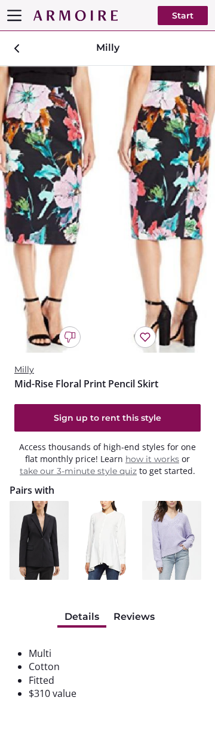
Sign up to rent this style (107, 417)
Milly (24, 369)
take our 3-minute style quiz (78, 471)
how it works (152, 459)
